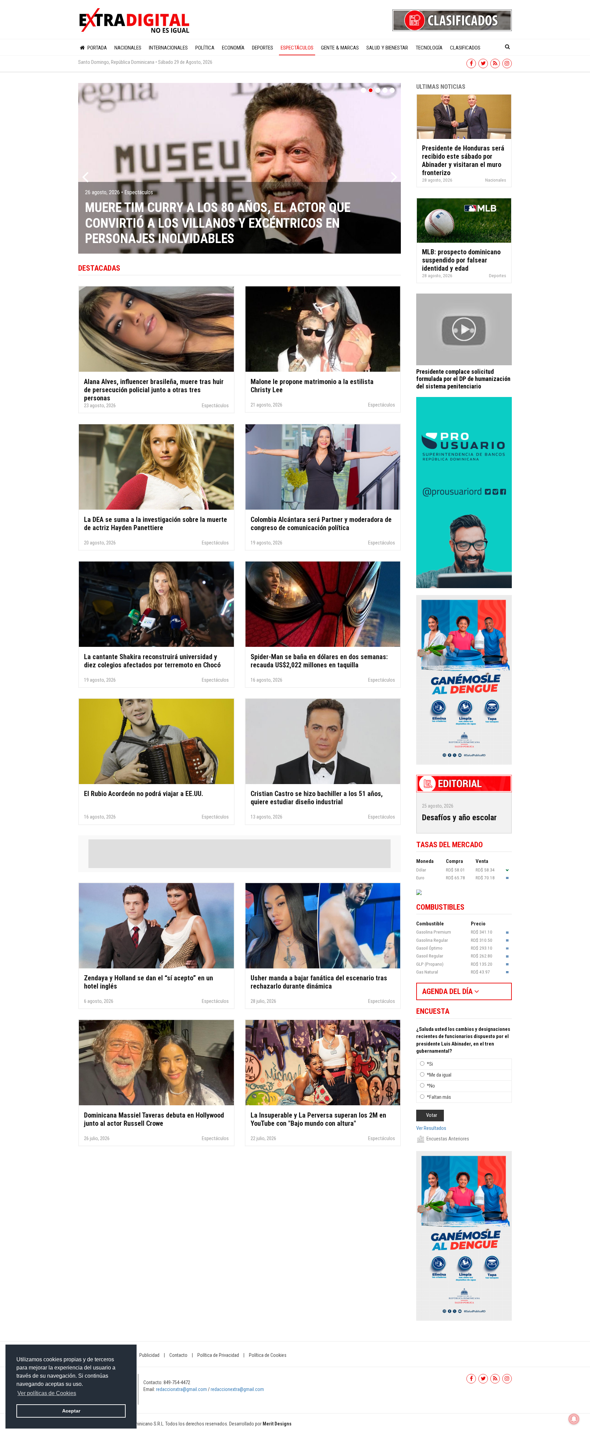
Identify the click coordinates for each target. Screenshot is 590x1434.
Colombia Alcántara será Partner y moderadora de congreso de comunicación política (321, 523)
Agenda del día (448, 991)
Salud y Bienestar (387, 48)
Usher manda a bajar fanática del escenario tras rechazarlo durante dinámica (319, 982)
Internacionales (168, 48)
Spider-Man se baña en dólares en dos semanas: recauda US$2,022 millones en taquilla (319, 661)
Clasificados (465, 48)
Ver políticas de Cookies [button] (46, 1393)
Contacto (178, 1355)
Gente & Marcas (340, 48)
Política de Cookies (267, 1355)
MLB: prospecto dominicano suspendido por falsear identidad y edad (461, 260)
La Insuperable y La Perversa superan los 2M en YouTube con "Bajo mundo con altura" (318, 1119)
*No (431, 1086)
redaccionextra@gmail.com (237, 1389)
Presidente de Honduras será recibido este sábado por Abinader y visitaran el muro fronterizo (463, 160)
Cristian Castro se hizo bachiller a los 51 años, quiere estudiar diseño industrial (317, 798)
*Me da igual (439, 1075)
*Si (430, 1064)
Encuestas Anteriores (447, 1139)
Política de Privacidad (218, 1355)
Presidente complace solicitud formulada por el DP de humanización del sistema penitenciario (463, 379)
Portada (96, 48)
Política (204, 48)
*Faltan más (439, 1097)
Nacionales (127, 48)
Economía (233, 48)
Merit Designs (277, 1423)
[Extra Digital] (135, 21)
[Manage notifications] (573, 1419)
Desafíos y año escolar (459, 817)
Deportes (262, 48)
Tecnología (429, 48)
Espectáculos (297, 48)
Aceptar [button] (71, 1411)
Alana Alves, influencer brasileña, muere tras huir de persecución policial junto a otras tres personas (154, 390)
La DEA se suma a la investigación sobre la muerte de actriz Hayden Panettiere (155, 523)
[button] (85, 168)
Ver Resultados (431, 1128)
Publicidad (149, 1355)
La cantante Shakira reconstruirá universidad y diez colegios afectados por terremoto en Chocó (152, 661)
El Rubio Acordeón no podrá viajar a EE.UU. (143, 794)
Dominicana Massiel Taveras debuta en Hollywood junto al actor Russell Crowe (154, 1119)
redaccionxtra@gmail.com (181, 1389)
